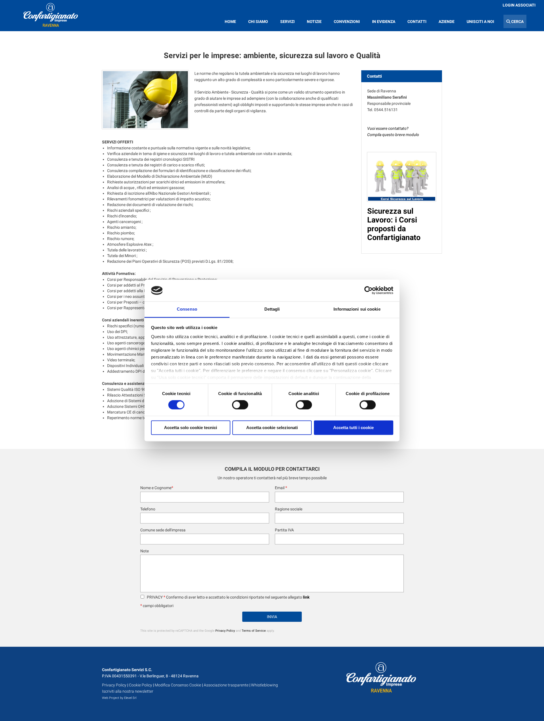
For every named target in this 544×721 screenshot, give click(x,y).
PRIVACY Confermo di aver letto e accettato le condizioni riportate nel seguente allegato (227, 597)
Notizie (314, 21)
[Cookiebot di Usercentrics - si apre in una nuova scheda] (368, 290)
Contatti (416, 21)
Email (281, 487)
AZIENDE (446, 21)
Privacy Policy (225, 631)
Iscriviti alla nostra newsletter (127, 691)
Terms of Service (254, 631)
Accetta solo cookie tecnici (190, 427)
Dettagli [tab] (272, 309)
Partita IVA (284, 530)
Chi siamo (258, 21)
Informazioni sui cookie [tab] (356, 309)
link (306, 597)
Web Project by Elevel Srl (119, 698)
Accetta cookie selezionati (272, 427)
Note (144, 551)
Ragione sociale (288, 509)
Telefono (147, 509)
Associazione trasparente (226, 685)
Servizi (287, 21)
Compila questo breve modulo (393, 134)
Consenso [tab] (187, 309)
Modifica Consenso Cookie (178, 685)
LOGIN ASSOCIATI (519, 5)
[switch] (240, 405)
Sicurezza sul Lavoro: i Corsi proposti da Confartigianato (393, 224)
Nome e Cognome (156, 487)
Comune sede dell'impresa (163, 530)
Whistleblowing (264, 685)
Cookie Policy (140, 685)
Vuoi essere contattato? (388, 128)
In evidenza (383, 21)
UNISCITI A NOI (480, 21)
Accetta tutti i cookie (353, 427)
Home (230, 21)
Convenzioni (347, 21)
